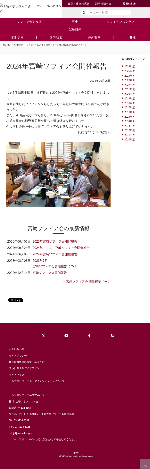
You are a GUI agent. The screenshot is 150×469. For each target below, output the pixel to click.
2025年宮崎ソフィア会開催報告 (55, 241)
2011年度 (129, 134)
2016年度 (129, 112)
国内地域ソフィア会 (23, 45)
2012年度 (129, 130)
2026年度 (129, 66)
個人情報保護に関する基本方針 (27, 361)
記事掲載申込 (103, 3)
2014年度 (129, 121)
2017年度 (129, 107)
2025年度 (129, 71)
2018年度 (129, 103)
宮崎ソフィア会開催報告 (50, 272)
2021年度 (129, 89)
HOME (6, 45)
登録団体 (75, 29)
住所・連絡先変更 (78, 3)
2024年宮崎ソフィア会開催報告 (55, 254)
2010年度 (129, 139)
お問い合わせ (16, 349)
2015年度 (129, 116)
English (131, 3)
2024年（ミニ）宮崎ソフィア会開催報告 (61, 247)
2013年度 (129, 125)
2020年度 (129, 93)
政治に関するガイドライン (24, 368)
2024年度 (129, 75)
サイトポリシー (18, 355)
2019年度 (129, 98)
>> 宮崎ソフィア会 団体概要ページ (86, 281)
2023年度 (129, 80)
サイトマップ (16, 374)
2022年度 (129, 84)
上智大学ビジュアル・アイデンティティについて (37, 381)
